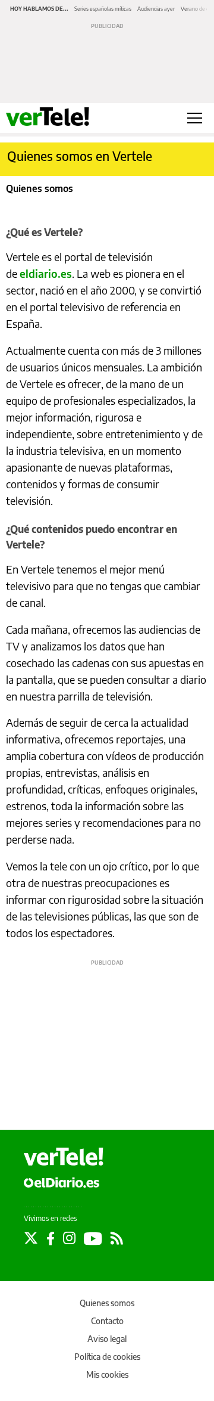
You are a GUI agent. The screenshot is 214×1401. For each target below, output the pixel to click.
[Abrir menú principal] (194, 118)
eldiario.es (46, 273)
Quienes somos (107, 1303)
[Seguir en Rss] (117, 1238)
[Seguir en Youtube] (93, 1238)
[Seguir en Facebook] (50, 1238)
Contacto (107, 1321)
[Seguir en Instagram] (69, 1238)
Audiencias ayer (156, 8)
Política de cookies (107, 1357)
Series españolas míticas (102, 8)
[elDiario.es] (61, 1181)
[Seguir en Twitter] (31, 1238)
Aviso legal (107, 1339)
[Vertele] (63, 1157)
